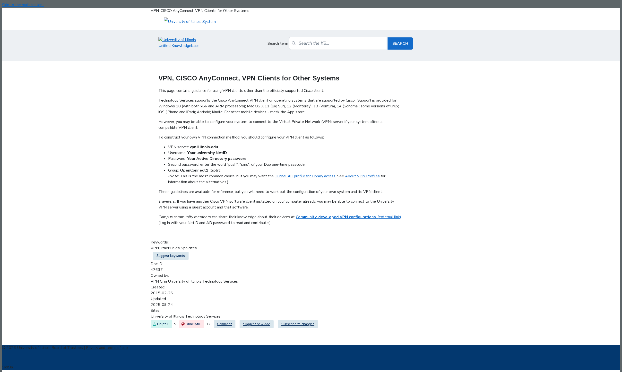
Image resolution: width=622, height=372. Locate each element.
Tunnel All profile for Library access (305, 176)
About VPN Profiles (362, 176)
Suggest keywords (170, 255)
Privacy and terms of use (107, 347)
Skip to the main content (23, 5)
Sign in (7, 367)
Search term (278, 43)
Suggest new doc (256, 324)
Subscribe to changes (297, 324)
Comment (224, 324)
